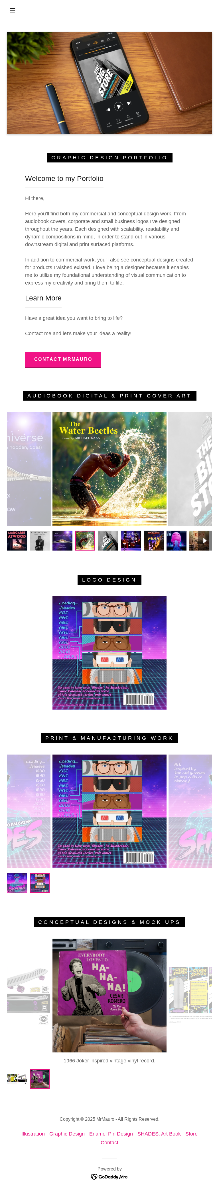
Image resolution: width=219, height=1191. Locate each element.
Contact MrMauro (63, 359)
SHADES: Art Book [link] (159, 1134)
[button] (12, 10)
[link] (109, 1176)
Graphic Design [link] (67, 1134)
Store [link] (191, 1134)
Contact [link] (109, 1142)
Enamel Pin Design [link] (111, 1134)
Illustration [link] (33, 1134)
